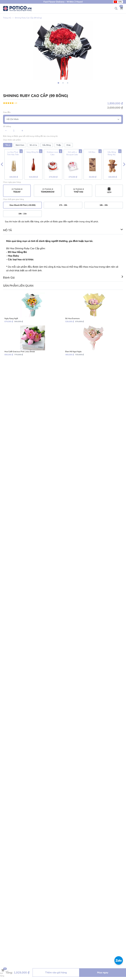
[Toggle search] (116, 8)
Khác (69, 145)
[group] (63, 50)
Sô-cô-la (33, 145)
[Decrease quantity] (6, 130)
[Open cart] (121, 8)
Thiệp (58, 145)
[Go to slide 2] (63, 83)
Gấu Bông (46, 145)
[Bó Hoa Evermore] (93, 307)
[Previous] (2, 164)
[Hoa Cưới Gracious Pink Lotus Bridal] (32, 341)
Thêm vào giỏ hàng (56, 972)
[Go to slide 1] (58, 83)
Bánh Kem (20, 145)
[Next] (124, 164)
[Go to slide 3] (67, 83)
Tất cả (7, 145)
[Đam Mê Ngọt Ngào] (93, 341)
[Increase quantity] (22, 130)
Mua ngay (102, 972)
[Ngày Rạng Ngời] (32, 307)
